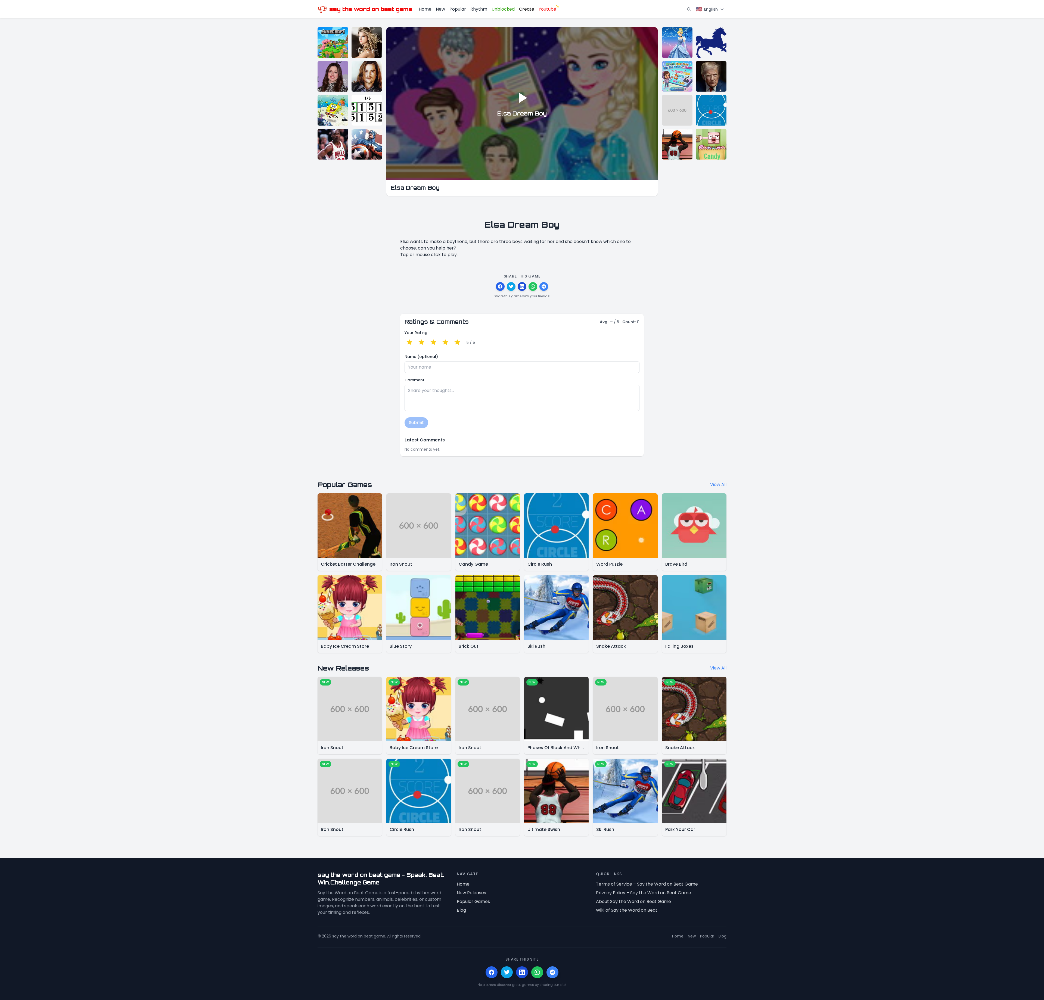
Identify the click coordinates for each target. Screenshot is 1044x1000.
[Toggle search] (689, 9)
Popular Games (473, 901)
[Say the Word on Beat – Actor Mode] (367, 76)
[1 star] (409, 342)
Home (425, 9)
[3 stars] (433, 342)
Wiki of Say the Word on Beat (626, 910)
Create (526, 9)
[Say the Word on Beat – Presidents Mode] (711, 76)
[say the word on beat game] (322, 9)
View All (718, 484)
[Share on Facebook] (500, 286)
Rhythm (478, 9)
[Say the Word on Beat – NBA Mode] (333, 144)
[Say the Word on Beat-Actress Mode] (333, 76)
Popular (457, 9)
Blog (461, 910)
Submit (416, 422)
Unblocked (503, 9)
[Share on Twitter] (511, 286)
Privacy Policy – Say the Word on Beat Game (643, 893)
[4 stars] (445, 342)
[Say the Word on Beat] (367, 110)
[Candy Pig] (711, 144)
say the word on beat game (370, 9)
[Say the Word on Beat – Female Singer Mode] (367, 42)
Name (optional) (421, 356)
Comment (414, 380)
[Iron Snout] (677, 110)
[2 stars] (421, 342)
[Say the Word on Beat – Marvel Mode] (367, 144)
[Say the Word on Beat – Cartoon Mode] (333, 110)
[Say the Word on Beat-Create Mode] (677, 76)
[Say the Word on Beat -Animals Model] (711, 42)
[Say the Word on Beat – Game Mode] (333, 42)
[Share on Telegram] (543, 286)
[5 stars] (457, 342)
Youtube (547, 9)
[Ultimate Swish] (677, 144)
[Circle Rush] (711, 110)
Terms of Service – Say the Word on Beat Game (647, 884)
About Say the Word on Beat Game (633, 901)
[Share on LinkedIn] (522, 286)
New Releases (471, 893)
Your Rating (416, 332)
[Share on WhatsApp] (533, 286)
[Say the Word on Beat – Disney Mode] (677, 42)
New (440, 9)
